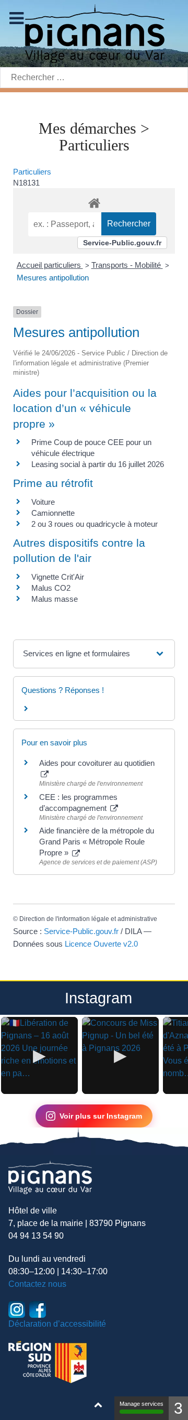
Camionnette (53, 512)
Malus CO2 (50, 587)
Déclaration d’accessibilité (57, 1323)
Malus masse (54, 598)
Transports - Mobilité (127, 265)
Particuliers (32, 171)
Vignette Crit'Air (57, 576)
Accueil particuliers (50, 265)
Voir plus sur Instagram (101, 1116)
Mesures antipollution (53, 277)
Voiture (43, 501)
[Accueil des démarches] (94, 201)
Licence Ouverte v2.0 (101, 943)
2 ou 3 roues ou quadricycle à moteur (94, 523)
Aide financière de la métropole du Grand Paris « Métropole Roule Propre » (96, 841)
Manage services (141, 1404)
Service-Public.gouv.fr (122, 243)
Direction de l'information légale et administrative (88, 919)
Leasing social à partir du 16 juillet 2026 (97, 464)
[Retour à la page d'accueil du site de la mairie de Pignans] (94, 32)
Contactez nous (37, 1284)
